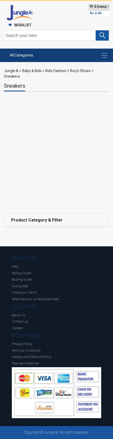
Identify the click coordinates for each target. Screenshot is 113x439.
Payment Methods (25, 363)
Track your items (24, 292)
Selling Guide (21, 273)
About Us (18, 315)
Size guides (20, 286)
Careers (17, 328)
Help (15, 266)
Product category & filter (37, 220)
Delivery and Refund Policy (31, 357)
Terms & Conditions (26, 350)
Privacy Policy (22, 344)
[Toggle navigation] (104, 55)
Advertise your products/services (35, 299)
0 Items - (99, 9)
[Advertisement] (56, 151)
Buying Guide (22, 279)
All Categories (21, 55)
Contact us (20, 321)
